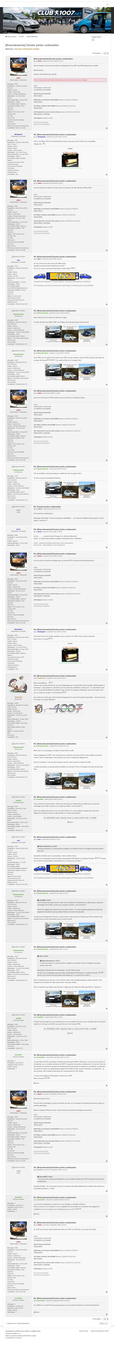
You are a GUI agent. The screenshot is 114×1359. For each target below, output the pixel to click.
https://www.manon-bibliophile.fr (42, 124)
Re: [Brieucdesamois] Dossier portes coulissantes (55, 135)
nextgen (34, 1336)
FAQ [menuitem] (5, 32)
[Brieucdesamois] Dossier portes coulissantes (32, 45)
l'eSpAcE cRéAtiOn (58, 281)
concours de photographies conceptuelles (77, 281)
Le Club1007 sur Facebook (42, 89)
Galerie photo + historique (42, 114)
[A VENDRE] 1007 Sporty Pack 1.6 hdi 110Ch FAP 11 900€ (70, 818)
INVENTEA (27, 1336)
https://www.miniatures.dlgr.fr (41, 122)
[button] (107, 53)
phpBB (17, 1331)
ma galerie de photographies (42, 281)
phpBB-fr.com (16, 1333)
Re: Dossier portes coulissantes (47, 507)
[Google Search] (93, 39)
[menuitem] (9, 1338)
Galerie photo (38, 96)
